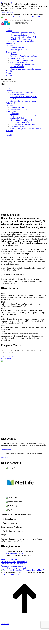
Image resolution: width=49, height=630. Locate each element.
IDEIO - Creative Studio (10, 574)
